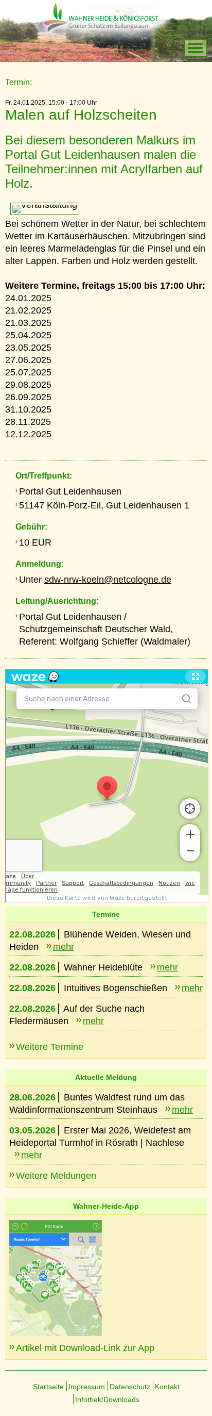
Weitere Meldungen (56, 1176)
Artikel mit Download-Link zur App (85, 1348)
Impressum (86, 1386)
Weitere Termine (49, 1047)
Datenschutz (130, 1386)
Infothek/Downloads (107, 1399)
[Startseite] (111, 48)
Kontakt (167, 1386)
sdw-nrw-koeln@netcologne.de (107, 579)
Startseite (48, 1386)
